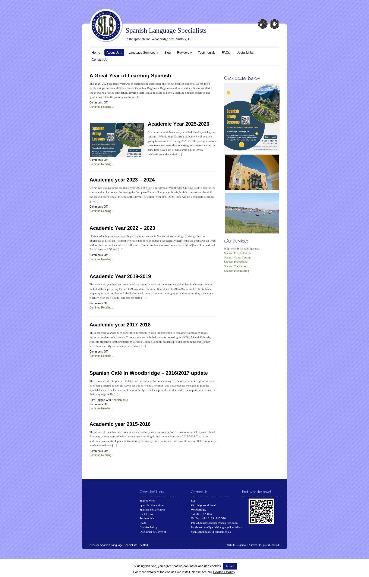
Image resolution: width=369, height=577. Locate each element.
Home (96, 52)
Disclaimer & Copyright (153, 531)
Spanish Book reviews (152, 509)
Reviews (184, 52)
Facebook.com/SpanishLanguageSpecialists (216, 527)
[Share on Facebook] (262, 23)
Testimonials (206, 52)
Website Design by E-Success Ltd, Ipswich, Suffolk (253, 544)
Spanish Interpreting (236, 261)
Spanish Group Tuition (237, 257)
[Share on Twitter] (274, 23)
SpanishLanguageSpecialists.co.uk (211, 531)
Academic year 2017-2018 (120, 325)
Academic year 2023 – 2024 (122, 180)
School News (147, 500)
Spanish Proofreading (236, 270)
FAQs (226, 52)
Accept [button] (230, 566)
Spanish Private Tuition (238, 253)
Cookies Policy (148, 527)
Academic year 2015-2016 (120, 424)
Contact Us (99, 59)
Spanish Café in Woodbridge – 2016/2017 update (148, 373)
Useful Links (245, 52)
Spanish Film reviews (152, 505)
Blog (167, 52)
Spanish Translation (235, 266)
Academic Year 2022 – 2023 (122, 228)
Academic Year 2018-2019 (120, 276)
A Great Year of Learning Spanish (130, 75)
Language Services (143, 52)
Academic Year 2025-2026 (178, 124)
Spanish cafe (120, 399)
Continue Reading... (101, 106)
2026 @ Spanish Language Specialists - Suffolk (119, 545)
